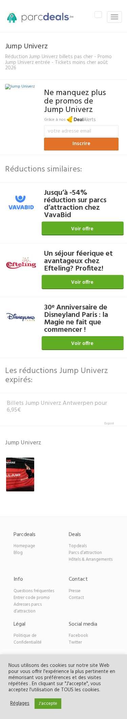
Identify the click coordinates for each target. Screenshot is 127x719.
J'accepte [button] (48, 703)
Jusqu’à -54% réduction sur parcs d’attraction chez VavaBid (75, 204)
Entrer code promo (32, 597)
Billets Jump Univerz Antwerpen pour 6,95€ (57, 406)
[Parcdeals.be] (36, 16)
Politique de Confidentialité (28, 639)
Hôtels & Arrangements (90, 559)
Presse (75, 591)
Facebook (78, 635)
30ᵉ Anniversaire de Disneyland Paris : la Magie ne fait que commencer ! (76, 319)
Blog (18, 552)
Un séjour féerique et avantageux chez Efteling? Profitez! (78, 261)
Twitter (75, 642)
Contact (76, 597)
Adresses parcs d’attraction (28, 608)
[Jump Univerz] (20, 87)
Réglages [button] (19, 704)
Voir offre (82, 229)
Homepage (24, 546)
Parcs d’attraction (85, 552)
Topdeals (78, 546)
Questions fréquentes (34, 591)
